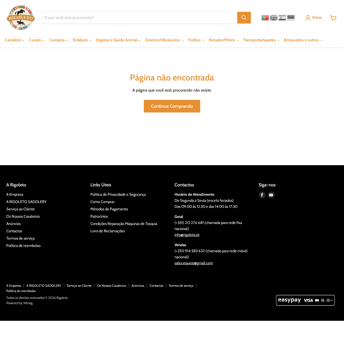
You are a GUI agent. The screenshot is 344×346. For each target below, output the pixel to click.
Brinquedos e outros (302, 40)
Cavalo (35, 40)
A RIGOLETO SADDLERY (26, 201)
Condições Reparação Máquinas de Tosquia (123, 223)
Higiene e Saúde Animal (117, 40)
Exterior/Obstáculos (163, 40)
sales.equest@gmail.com (194, 263)
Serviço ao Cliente (20, 209)
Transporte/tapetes (260, 40)
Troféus (195, 40)
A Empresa (14, 194)
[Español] (282, 17)
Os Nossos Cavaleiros (23, 216)
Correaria (57, 40)
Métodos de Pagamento (109, 209)
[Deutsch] (291, 17)
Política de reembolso (23, 245)
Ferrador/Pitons (222, 40)
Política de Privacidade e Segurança (118, 194)
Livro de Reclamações (107, 231)
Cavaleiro (13, 40)
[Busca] (244, 17)
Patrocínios (99, 216)
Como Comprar (102, 201)
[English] (273, 17)
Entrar (317, 17)
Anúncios (13, 223)
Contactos (14, 231)
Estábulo (81, 40)
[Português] (265, 17)
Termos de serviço (20, 238)
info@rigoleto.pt (187, 235)
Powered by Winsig (19, 303)
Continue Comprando (172, 106)
